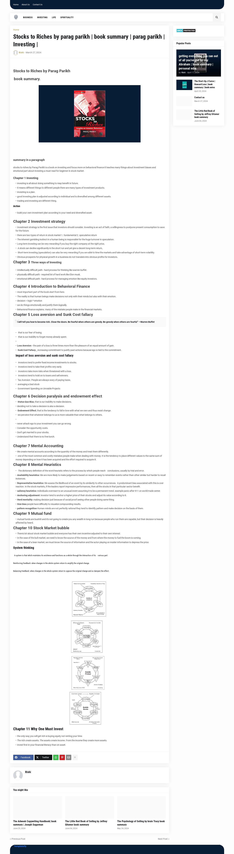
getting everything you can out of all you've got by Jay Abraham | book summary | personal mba (198, 62)
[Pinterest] (62, 757)
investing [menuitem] (42, 17)
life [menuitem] (54, 17)
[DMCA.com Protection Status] (186, 31)
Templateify (20, 846)
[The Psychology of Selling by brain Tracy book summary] (141, 807)
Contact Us (37, 5)
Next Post (163, 839)
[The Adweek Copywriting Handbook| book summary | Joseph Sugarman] (37, 807)
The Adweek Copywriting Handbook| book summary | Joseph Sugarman (34, 823)
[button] (217, 17)
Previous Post (18, 839)
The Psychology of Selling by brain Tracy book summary (141, 823)
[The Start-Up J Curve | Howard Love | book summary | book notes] (184, 85)
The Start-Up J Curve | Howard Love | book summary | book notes (204, 84)
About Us (26, 5)
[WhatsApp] (56, 757)
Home (15, 5)
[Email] (68, 757)
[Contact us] (184, 101)
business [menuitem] (28, 17)
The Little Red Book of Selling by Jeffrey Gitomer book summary (86, 823)
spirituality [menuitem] (67, 17)
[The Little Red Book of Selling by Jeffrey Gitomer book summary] (89, 807)
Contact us (199, 97)
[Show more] (75, 757)
